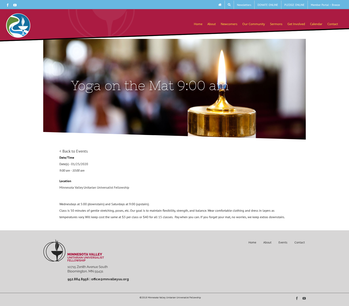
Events (283, 242)
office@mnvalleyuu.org (110, 279)
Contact (299, 242)
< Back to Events (73, 151)
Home (252, 242)
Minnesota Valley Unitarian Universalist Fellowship (94, 187)
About (267, 242)
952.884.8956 (78, 279)
